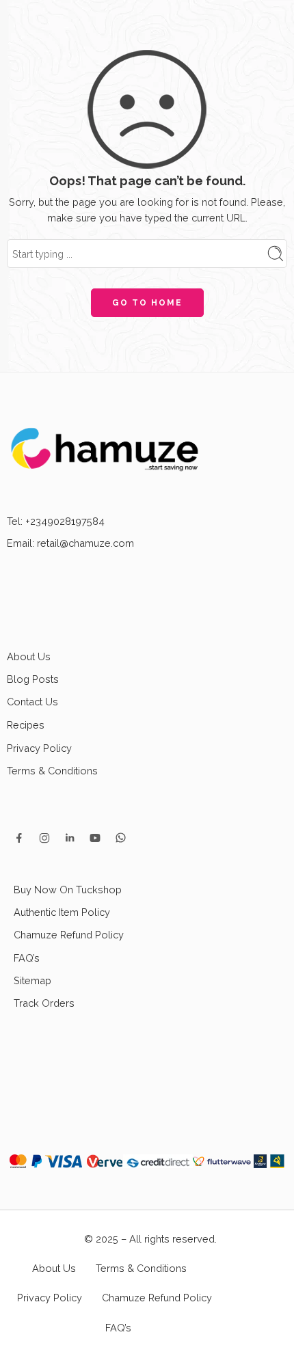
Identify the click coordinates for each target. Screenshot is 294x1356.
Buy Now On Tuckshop (68, 889)
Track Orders (44, 1003)
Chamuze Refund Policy (69, 934)
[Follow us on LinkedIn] (69, 837)
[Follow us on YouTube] (95, 838)
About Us (29, 656)
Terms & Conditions (52, 770)
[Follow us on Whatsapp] (120, 837)
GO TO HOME (147, 303)
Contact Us (32, 701)
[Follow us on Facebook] (19, 837)
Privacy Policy (39, 748)
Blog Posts (33, 679)
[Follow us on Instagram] (44, 838)
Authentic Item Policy (62, 912)
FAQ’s (27, 958)
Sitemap (32, 980)
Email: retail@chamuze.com (70, 543)
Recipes (25, 725)
